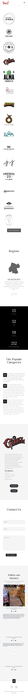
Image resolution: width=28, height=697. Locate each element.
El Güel (6, 454)
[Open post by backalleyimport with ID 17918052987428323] (14, 625)
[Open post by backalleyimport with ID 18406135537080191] (14, 595)
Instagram (14, 490)
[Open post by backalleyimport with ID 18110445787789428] (14, 654)
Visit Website (14, 485)
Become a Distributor (14, 230)
